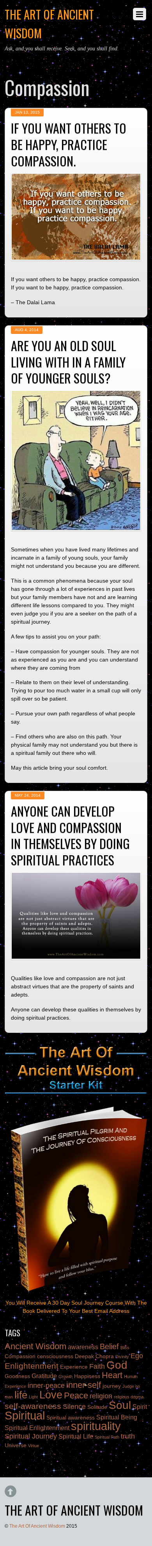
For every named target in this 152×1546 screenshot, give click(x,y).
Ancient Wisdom (35, 1346)
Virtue (33, 1445)
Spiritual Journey (31, 1436)
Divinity (122, 1356)
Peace (76, 1395)
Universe (16, 1445)
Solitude (97, 1407)
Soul (120, 1405)
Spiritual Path (107, 1437)
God (116, 1365)
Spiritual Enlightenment (37, 1427)
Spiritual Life (75, 1436)
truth (128, 1436)
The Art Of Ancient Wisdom (37, 1526)
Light (33, 1396)
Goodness (17, 1376)
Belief (109, 1346)
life (20, 1395)
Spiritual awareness (70, 1418)
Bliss (124, 1347)
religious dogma (128, 1396)
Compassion (20, 1356)
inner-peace (46, 1385)
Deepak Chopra (94, 1356)
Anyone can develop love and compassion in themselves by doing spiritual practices (70, 835)
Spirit (140, 1406)
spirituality (96, 1425)
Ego (137, 1356)
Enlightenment (31, 1365)
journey (112, 1386)
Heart (112, 1375)
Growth (65, 1376)
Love (50, 1395)
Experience (74, 1367)
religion (101, 1396)
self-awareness (33, 1406)
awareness (83, 1346)
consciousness (55, 1356)
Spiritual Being (116, 1417)
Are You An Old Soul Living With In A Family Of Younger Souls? (68, 361)
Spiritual (25, 1415)
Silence (74, 1406)
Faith (97, 1366)
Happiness (87, 1376)
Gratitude (44, 1375)
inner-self (83, 1385)
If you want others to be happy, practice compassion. (68, 144)
